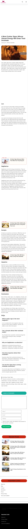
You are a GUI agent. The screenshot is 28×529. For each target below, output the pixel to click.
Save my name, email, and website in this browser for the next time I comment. (14, 422)
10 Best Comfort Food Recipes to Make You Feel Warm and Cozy (18, 464)
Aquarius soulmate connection (9, 379)
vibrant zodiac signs (19, 384)
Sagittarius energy (15, 382)
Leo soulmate (21, 380)
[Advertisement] (14, 20)
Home (2, 491)
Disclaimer (3, 489)
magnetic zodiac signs (6, 382)
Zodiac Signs (10, 377)
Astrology (5, 377)
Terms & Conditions (5, 523)
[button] (22, 2)
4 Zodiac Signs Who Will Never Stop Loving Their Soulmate (17, 453)
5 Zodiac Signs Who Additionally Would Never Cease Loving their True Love (17, 224)
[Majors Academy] (3, 2)
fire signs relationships (12, 380)
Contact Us (3, 521)
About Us (3, 484)
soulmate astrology (10, 384)
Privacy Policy (4, 493)
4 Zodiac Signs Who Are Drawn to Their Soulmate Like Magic (18, 458)
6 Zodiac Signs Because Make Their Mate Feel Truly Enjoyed (17, 442)
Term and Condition (5, 495)
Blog (2, 486)
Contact (2, 488)
